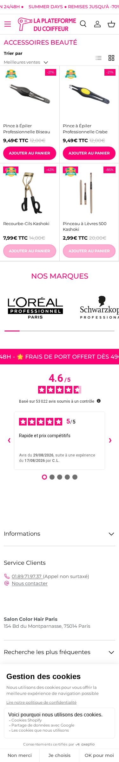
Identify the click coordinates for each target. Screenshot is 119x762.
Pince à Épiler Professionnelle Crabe (85, 128)
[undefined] (98, 400)
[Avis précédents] (8, 440)
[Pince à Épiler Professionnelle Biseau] (29, 95)
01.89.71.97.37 (27, 576)
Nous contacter (30, 583)
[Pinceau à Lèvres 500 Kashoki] (89, 193)
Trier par (13, 53)
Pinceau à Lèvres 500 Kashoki (85, 226)
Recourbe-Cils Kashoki (26, 223)
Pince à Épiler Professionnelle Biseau (26, 128)
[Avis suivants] (110, 440)
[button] (111, 24)
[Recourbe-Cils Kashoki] (29, 193)
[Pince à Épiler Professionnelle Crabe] (89, 95)
